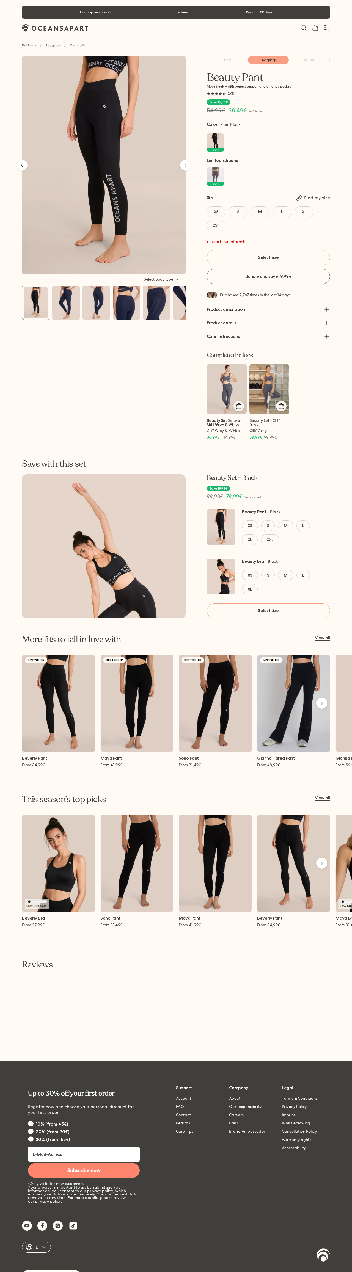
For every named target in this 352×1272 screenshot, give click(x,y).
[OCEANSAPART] (55, 28)
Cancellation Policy (299, 1131)
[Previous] (22, 165)
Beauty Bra (253, 561)
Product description (226, 309)
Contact (183, 1114)
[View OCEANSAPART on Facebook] (42, 1226)
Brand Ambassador (247, 1131)
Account (183, 1098)
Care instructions (223, 336)
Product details (222, 322)
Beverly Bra (33, 918)
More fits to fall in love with (71, 639)
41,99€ (111, 764)
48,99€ (268, 764)
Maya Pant (111, 758)
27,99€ (33, 924)
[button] (303, 28)
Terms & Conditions (300, 1098)
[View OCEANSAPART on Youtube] (27, 1226)
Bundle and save (268, 276)
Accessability (294, 1147)
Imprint (288, 1114)
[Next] (185, 165)
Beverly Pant (34, 758)
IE (36, 1247)
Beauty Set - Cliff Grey (264, 422)
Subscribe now (84, 1170)
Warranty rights (296, 1139)
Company (238, 1088)
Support (184, 1088)
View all (322, 638)
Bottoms (29, 45)
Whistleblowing (296, 1123)
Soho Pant (189, 758)
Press (234, 1123)
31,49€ (190, 764)
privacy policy (48, 1201)
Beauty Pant (254, 511)
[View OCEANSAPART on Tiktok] (73, 1226)
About (234, 1098)
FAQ (180, 1106)
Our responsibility (245, 1106)
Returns (183, 1123)
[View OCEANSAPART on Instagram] (58, 1226)
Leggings (53, 45)
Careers (236, 1114)
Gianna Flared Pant (276, 758)
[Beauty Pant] (36, 303)
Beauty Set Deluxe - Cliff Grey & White (224, 422)
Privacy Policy (294, 1106)
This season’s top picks (64, 799)
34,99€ (33, 764)
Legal (287, 1088)
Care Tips (185, 1131)
